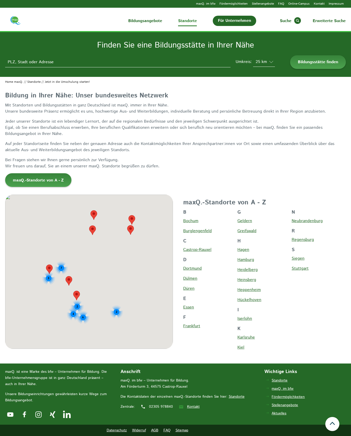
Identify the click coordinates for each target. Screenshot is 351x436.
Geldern (244, 221)
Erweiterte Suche (329, 21)
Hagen (243, 250)
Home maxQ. (14, 82)
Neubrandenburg (307, 221)
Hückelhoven (249, 300)
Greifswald (246, 231)
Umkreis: (244, 62)
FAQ (281, 4)
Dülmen (190, 278)
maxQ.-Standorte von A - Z (38, 180)
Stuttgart (300, 268)
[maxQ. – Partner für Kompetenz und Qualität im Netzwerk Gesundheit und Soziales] (22, 21)
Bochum (190, 221)
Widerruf (139, 430)
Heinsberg (246, 280)
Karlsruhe (246, 337)
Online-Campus (299, 4)
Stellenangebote (263, 4)
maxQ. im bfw (205, 4)
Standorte (187, 21)
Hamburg (245, 260)
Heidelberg (247, 270)
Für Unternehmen (234, 21)
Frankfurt (191, 326)
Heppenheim (249, 290)
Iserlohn (244, 319)
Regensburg (303, 240)
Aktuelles (279, 413)
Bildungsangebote (145, 21)
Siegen (298, 258)
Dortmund (192, 268)
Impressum (336, 4)
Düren (189, 289)
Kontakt (319, 4)
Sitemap (182, 430)
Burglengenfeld (197, 231)
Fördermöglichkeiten (233, 4)
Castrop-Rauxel (197, 250)
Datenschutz (117, 430)
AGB (154, 430)
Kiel (240, 347)
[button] (130, 230)
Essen (188, 307)
